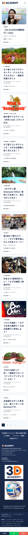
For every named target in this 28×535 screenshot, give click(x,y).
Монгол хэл (8, 521)
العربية (6, 519)
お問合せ (5, 533)
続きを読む (6, 42)
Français (19, 519)
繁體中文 (22, 521)
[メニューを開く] (25, 3)
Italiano (14, 523)
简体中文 (17, 521)
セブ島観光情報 (6, 66)
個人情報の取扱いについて (6, 514)
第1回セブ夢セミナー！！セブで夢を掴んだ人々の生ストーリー (13, 238)
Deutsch (19, 523)
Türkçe (13, 521)
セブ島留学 (7, 436)
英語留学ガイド (14, 438)
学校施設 (20, 433)
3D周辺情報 (5, 113)
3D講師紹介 (5, 26)
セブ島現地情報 (12, 141)
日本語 (2, 519)
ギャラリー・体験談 (18, 436)
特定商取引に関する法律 (6, 516)
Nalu (6, 245)
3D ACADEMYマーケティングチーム (13, 81)
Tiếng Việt (3, 521)
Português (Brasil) (8, 523)
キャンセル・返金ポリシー (18, 514)
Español (14, 519)
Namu (6, 36)
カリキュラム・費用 (12, 433)
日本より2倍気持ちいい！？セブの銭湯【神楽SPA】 (13, 281)
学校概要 (4, 433)
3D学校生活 (5, 232)
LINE (14, 533)
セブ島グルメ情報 (12, 113)
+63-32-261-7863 (8, 453)
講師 (25, 433)
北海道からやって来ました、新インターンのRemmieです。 (13, 403)
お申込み (23, 533)
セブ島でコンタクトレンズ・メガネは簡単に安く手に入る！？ (13, 147)
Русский (10, 519)
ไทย (22, 519)
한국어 (2, 523)
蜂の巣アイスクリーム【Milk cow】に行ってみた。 (13, 119)
